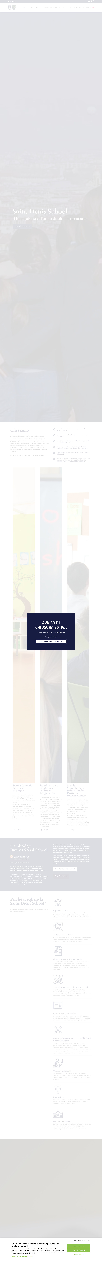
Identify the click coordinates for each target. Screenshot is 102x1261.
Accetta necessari (79, 1250)
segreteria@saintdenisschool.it (51, 641)
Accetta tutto (78, 1246)
